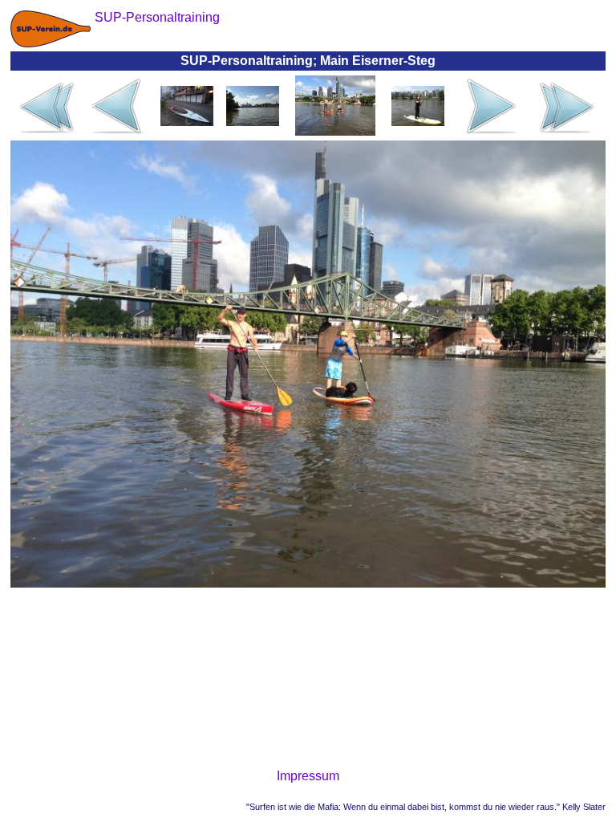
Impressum (308, 776)
